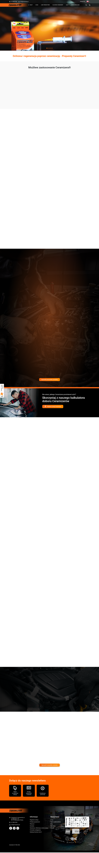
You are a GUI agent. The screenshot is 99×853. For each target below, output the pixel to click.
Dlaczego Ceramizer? (58, 4)
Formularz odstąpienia (35, 830)
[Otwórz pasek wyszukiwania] (86, 5)
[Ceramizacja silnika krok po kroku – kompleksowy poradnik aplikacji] (60, 738)
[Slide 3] (49, 48)
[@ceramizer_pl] (96, 390)
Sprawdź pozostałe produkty (49, 379)
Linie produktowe (45, 4)
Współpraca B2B (75, 4)
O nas (36, 4)
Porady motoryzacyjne (15, 747)
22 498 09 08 (14, 1)
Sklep (31, 4)
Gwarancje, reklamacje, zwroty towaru (39, 828)
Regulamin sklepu (34, 820)
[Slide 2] (48, 48)
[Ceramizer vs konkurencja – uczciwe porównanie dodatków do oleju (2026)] (39, 738)
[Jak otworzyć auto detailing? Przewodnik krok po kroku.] (80, 738)
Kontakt (52, 828)
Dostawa (32, 826)
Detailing (75, 747)
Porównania (34, 747)
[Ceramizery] (96, 394)
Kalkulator (53, 826)
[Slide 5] (52, 48)
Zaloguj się (82, 1)
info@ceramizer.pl (24, 1)
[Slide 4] (50, 48)
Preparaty (67, 56)
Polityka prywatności (35, 822)
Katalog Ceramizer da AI (36, 832)
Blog (67, 4)
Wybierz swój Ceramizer (54, 406)
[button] (88, 1)
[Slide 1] (46, 48)
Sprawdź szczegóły (40, 322)
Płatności (32, 824)
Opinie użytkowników (56, 822)
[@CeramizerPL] (11, 828)
